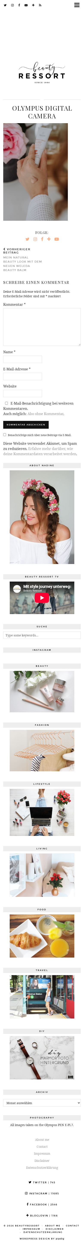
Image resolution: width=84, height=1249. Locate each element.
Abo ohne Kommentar (45, 413)
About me (42, 1140)
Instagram (43, 1193)
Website (10, 386)
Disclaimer (42, 1161)
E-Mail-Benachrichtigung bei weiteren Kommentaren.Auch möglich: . (38, 408)
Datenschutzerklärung (42, 1168)
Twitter (43, 1182)
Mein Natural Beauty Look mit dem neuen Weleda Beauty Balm (22, 260)
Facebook (43, 1204)
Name (9, 352)
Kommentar (14, 304)
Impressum (42, 1153)
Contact (42, 1146)
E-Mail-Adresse (17, 369)
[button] (78, 5)
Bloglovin (43, 1215)
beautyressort (27, 1225)
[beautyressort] (42, 69)
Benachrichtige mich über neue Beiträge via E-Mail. (39, 435)
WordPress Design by (42, 1239)
